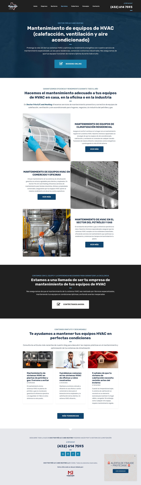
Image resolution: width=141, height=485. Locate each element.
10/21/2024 (64, 382)
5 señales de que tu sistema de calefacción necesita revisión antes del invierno (103, 378)
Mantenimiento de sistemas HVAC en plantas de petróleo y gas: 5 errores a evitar (38, 376)
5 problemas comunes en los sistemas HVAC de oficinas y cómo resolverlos (70, 376)
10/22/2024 (97, 385)
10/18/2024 (31, 382)
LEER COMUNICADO (121, 471)
